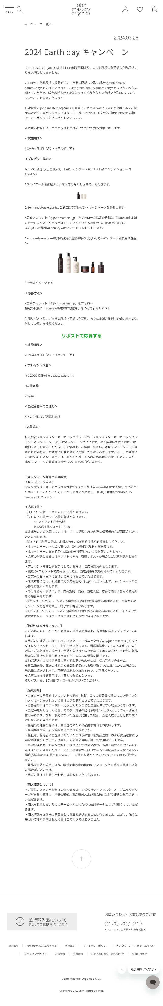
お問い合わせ (139, 953)
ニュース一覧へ (40, 24)
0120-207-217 (124, 923)
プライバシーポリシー (95, 945)
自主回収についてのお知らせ (107, 953)
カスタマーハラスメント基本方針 (135, 945)
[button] (19, 9)
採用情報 (78, 953)
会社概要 (13, 945)
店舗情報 (60, 953)
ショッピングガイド (35, 953)
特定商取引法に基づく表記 (42, 945)
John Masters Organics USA (81, 978)
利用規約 (70, 945)
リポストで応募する (82, 335)
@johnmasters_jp (62, 218)
